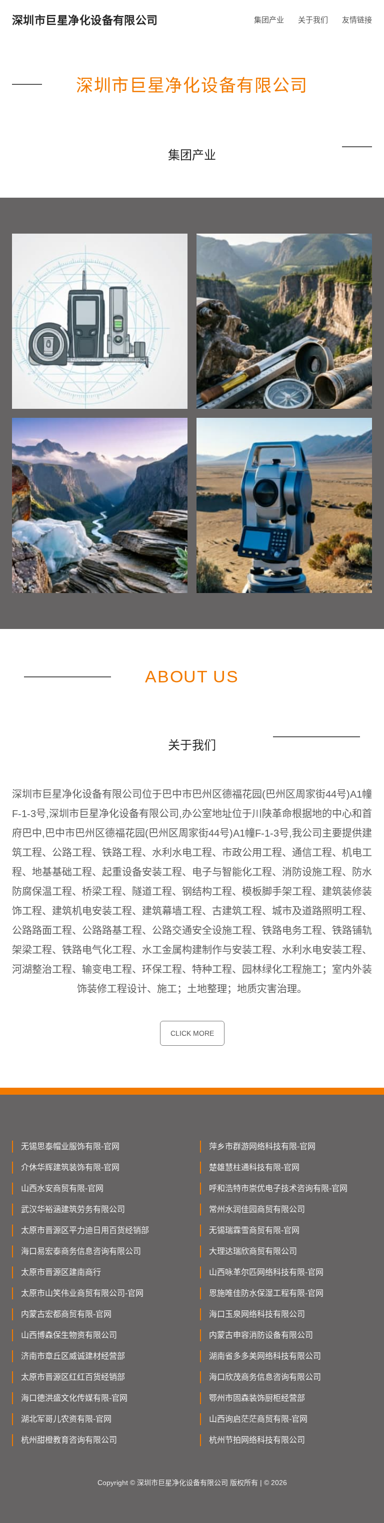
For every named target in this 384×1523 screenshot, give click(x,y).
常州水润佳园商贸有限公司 (257, 1209)
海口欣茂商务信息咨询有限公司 (265, 1377)
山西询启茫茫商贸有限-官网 (258, 1419)
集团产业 (269, 19)
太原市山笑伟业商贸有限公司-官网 (82, 1293)
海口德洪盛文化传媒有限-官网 (74, 1398)
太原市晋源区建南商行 (61, 1272)
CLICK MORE (192, 1033)
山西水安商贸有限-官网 (62, 1188)
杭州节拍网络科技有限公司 (257, 1440)
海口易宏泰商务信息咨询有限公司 (81, 1251)
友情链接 (357, 19)
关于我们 (313, 19)
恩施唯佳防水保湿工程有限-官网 (266, 1293)
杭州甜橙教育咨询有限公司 (69, 1440)
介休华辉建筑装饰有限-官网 (70, 1167)
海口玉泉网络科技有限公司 (257, 1314)
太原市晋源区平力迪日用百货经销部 (85, 1230)
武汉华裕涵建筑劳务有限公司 (73, 1209)
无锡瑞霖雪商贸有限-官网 (254, 1230)
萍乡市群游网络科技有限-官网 (262, 1146)
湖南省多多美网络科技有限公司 (265, 1356)
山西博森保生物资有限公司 (69, 1335)
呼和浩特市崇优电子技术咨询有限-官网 (278, 1188)
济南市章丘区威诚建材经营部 (73, 1356)
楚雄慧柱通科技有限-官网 (254, 1167)
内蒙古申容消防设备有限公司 (261, 1335)
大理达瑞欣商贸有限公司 (253, 1251)
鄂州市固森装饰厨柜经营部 (257, 1398)
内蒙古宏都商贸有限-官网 (66, 1314)
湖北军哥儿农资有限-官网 (66, 1419)
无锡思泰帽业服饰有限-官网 (70, 1146)
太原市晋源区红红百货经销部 (73, 1377)
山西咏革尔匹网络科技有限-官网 (266, 1272)
